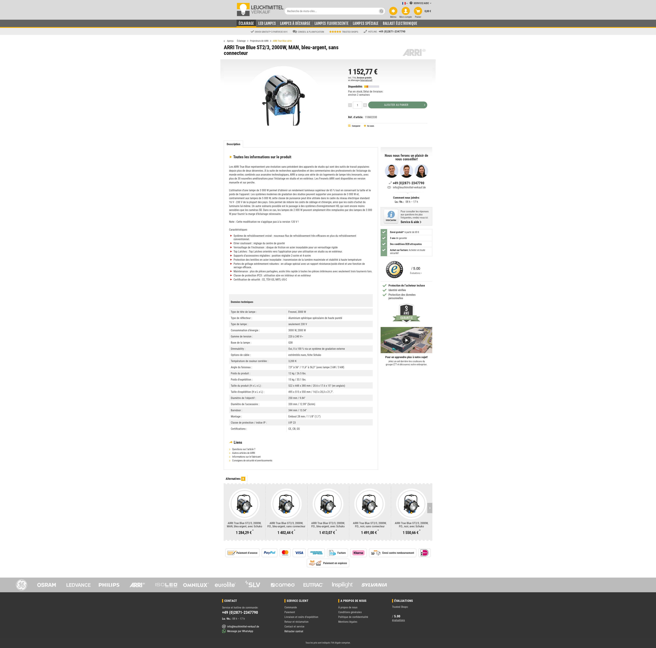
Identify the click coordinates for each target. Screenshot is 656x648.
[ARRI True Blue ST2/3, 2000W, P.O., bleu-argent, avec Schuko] (328, 504)
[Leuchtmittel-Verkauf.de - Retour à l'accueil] (260, 9)
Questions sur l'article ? (243, 449)
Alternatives (235, 478)
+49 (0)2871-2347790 (392, 31)
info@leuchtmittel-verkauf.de (409, 187)
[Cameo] (284, 585)
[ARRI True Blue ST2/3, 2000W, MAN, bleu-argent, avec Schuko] (244, 504)
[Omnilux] (196, 585)
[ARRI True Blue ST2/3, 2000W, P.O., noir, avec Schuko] (411, 504)
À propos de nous (347, 607)
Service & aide (410, 222)
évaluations (398, 620)
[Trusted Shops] (393, 269)
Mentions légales (347, 621)
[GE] (20, 585)
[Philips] (108, 585)
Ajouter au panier (396, 104)
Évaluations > (416, 273)
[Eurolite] (225, 585)
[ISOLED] (167, 585)
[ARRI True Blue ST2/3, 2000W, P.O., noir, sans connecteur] (369, 504)
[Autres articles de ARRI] (414, 52)
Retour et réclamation (296, 621)
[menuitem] (399, 3)
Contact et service (294, 626)
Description (233, 144)
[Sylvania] (372, 585)
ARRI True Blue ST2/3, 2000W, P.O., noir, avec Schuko (411, 525)
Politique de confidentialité (353, 617)
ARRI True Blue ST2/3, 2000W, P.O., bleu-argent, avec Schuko (328, 525)
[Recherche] (381, 11)
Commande (290, 607)
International (366, 80)
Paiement (289, 612)
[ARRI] (137, 585)
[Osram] (49, 585)
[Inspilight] (343, 585)
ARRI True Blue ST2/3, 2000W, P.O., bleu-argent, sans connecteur (286, 525)
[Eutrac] (313, 585)
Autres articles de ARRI (243, 453)
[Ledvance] (79, 585)
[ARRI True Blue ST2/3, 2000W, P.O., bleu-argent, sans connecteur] (286, 504)
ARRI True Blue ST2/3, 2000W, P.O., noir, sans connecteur (369, 525)
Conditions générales (350, 612)
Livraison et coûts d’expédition (301, 617)
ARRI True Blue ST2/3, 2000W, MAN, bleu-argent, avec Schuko (244, 525)
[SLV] (255, 585)
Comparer (355, 126)
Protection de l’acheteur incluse (406, 285)
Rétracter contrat (293, 631)
